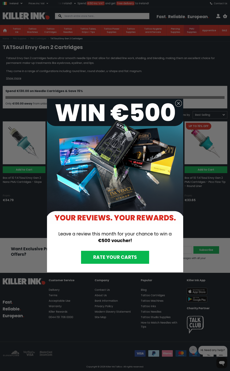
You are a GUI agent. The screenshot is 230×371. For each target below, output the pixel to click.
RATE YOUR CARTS (115, 257)
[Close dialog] (178, 103)
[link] (115, 161)
